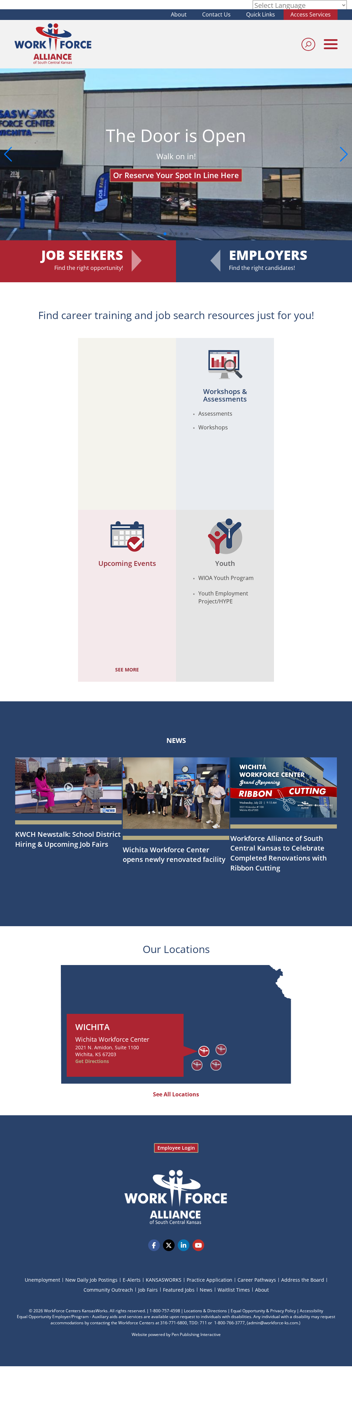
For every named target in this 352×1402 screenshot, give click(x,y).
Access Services (310, 14)
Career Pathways (257, 1280)
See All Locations (176, 1094)
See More (127, 669)
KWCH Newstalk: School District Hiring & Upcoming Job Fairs (68, 839)
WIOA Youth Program (226, 578)
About (179, 14)
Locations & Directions (205, 1311)
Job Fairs (148, 1289)
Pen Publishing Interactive (196, 1334)
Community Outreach (108, 1289)
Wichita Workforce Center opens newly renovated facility (174, 854)
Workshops (213, 427)
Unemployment (42, 1280)
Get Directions (92, 1061)
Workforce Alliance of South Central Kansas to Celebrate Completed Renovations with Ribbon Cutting (278, 853)
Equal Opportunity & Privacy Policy (263, 1311)
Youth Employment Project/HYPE (223, 597)
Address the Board (302, 1280)
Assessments (215, 413)
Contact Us (216, 14)
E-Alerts (132, 1280)
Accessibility (311, 1311)
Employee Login (176, 1147)
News (176, 740)
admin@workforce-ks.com (273, 1323)
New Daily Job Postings (91, 1280)
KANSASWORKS (164, 1280)
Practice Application (209, 1280)
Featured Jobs (179, 1289)
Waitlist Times (234, 1289)
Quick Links (260, 14)
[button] (344, 154)
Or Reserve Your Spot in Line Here (172, 175)
